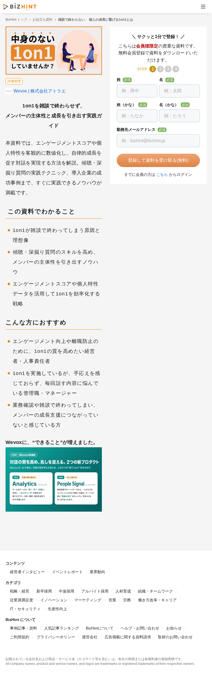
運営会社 (89, 637)
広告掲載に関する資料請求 (128, 637)
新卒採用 (44, 591)
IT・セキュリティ (25, 609)
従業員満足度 (21, 600)
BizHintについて (99, 628)
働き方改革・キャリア (157, 600)
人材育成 (123, 591)
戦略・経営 (19, 591)
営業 (112, 600)
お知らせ (174, 628)
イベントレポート (67, 572)
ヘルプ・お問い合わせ (140, 628)
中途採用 (66, 591)
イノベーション (53, 600)
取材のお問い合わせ (175, 637)
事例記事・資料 (23, 628)
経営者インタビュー (27, 572)
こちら (162, 174)
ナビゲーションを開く (203, 6)
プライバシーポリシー (55, 637)
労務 (127, 600)
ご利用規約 (19, 637)
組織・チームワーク (155, 591)
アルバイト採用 (94, 591)
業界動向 (97, 572)
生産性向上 (57, 609)
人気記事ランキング (61, 628)
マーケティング (87, 600)
